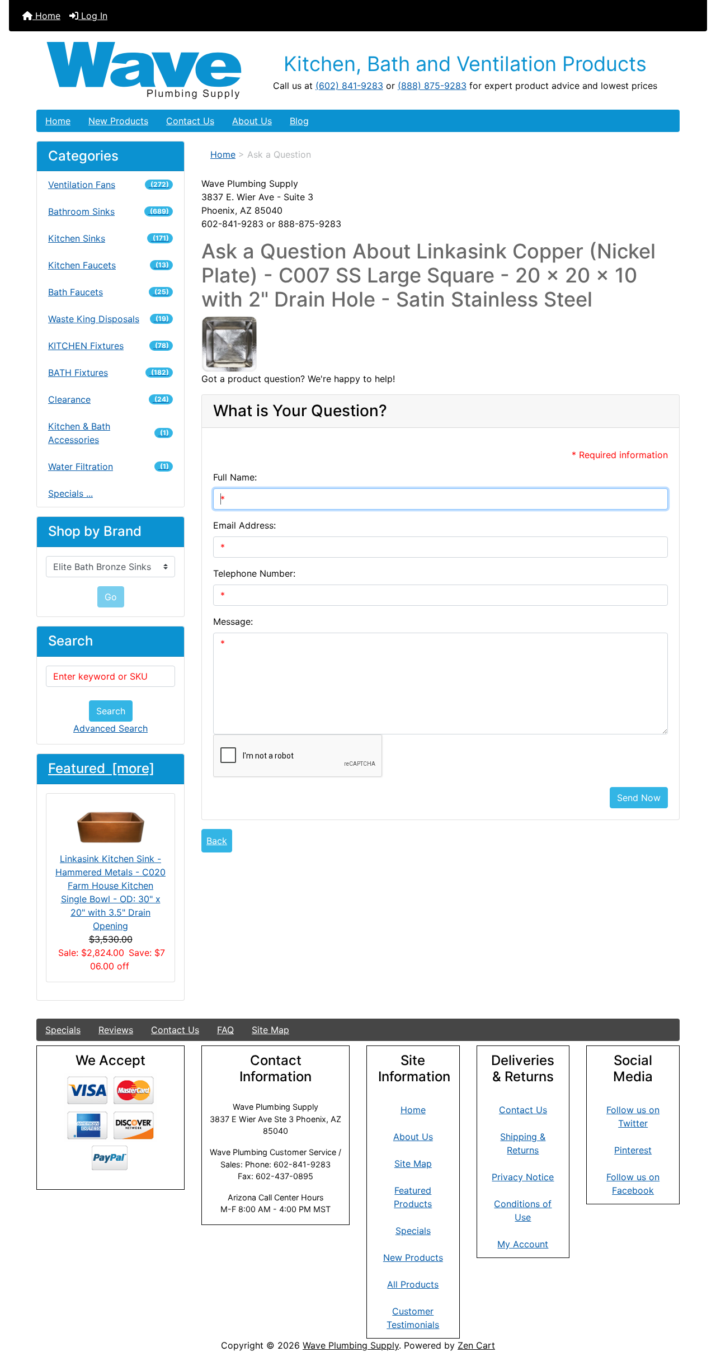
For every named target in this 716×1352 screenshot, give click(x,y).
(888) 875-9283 (432, 85)
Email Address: (244, 525)
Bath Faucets (108, 292)
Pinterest (633, 1150)
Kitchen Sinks (108, 238)
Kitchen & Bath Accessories (108, 433)
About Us (252, 120)
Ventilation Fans (108, 184)
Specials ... (70, 493)
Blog (299, 120)
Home (46, 15)
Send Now (639, 797)
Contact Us (190, 120)
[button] (695, 1296)
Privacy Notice (523, 1177)
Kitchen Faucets (108, 265)
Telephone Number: (254, 573)
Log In (92, 15)
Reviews (115, 1029)
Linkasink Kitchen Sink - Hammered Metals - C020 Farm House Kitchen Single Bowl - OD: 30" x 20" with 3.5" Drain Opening (110, 892)
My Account (522, 1244)
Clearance (108, 399)
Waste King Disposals (108, 318)
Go (111, 596)
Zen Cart (476, 1345)
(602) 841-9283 (349, 85)
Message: (233, 621)
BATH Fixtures (108, 372)
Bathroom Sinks (108, 211)
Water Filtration (108, 466)
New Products (118, 120)
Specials (63, 1029)
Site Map (270, 1029)
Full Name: (235, 477)
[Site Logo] (144, 70)
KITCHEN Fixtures (108, 345)
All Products (413, 1284)
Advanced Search (110, 728)
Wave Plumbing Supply (351, 1345)
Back (216, 840)
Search (110, 711)
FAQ (225, 1029)
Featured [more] (101, 768)
